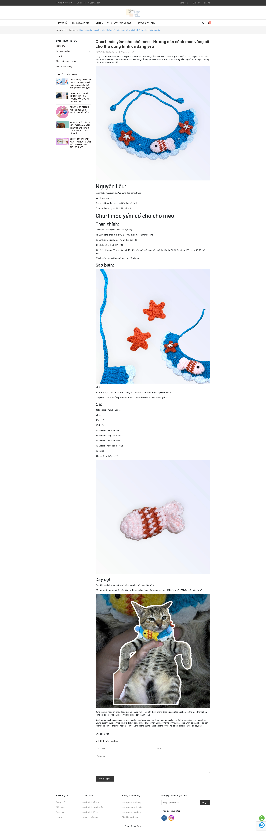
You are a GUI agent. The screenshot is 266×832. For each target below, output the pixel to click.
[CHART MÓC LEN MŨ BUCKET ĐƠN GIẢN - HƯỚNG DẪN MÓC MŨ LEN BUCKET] (62, 95)
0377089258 (68, 3)
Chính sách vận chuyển (119, 23)
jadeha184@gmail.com (91, 3)
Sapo (139, 826)
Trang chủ (61, 23)
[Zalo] (262, 825)
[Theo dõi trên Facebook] (164, 818)
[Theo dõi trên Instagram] (171, 818)
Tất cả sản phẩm (80, 23)
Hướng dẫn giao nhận (131, 812)
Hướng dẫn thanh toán (132, 807)
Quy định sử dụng (90, 817)
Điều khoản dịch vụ (130, 817)
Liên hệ (207, 3)
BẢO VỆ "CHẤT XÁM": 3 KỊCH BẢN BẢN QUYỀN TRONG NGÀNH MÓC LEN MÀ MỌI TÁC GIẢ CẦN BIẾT (80, 127)
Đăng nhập (184, 3)
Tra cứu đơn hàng (145, 23)
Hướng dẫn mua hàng (131, 802)
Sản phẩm (60, 812)
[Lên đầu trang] (262, 811)
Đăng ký (196, 3)
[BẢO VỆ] (62, 125)
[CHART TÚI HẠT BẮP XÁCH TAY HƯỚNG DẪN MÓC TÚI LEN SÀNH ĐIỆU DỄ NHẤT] (62, 141)
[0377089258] (262, 818)
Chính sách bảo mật (91, 802)
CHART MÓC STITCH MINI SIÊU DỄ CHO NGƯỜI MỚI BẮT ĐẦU (79, 110)
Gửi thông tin (105, 779)
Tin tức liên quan (66, 74)
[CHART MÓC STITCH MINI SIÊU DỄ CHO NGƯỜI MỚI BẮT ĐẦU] (62, 112)
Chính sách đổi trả (90, 812)
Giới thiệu (60, 807)
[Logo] (133, 12)
